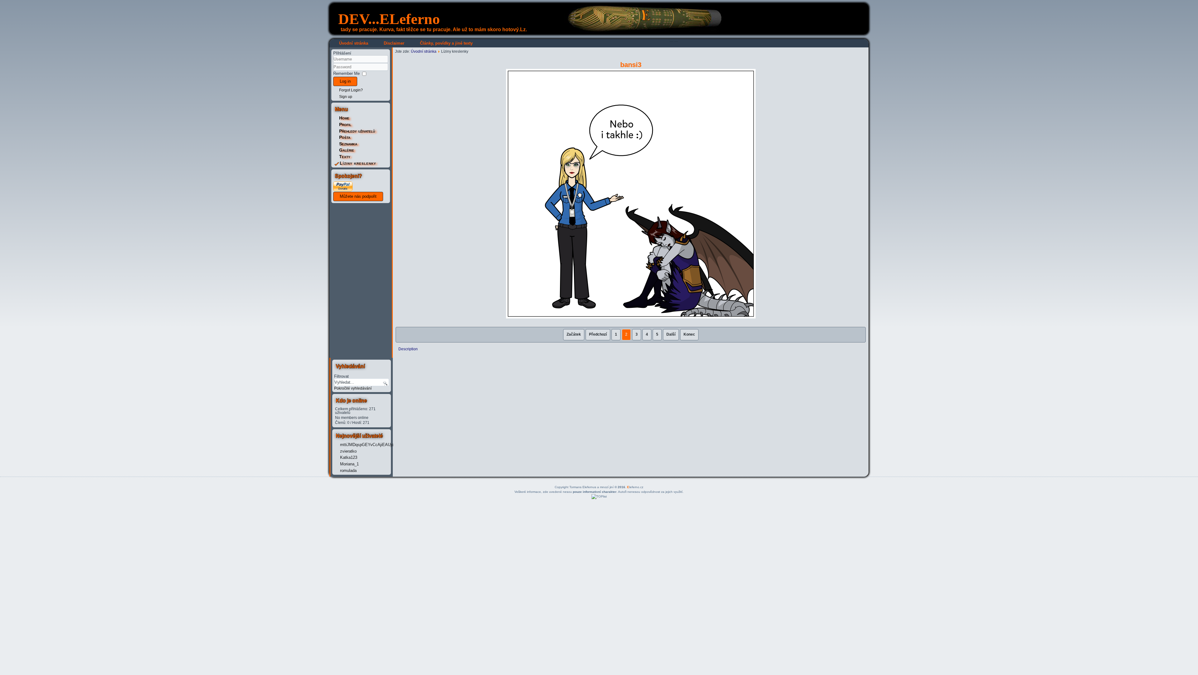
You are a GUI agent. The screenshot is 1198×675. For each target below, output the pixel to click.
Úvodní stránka (353, 43)
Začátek (574, 334)
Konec (689, 334)
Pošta (344, 137)
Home (344, 117)
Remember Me (346, 73)
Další (670, 334)
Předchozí (598, 334)
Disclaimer (394, 43)
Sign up (345, 97)
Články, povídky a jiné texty (446, 43)
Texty (344, 156)
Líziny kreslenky (358, 163)
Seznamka (348, 143)
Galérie (346, 150)
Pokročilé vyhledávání (353, 388)
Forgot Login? (351, 90)
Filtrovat (341, 376)
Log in (345, 81)
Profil (345, 124)
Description (408, 349)
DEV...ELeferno (389, 19)
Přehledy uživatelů (357, 131)
